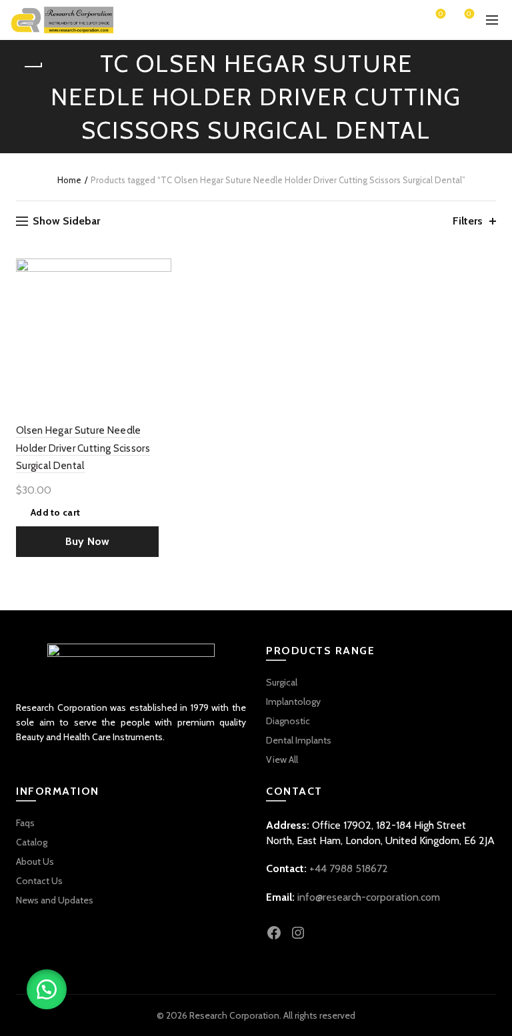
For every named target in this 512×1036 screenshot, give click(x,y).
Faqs (25, 823)
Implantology (293, 702)
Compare (159, 293)
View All (282, 760)
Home (69, 180)
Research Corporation (234, 1015)
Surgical (281, 682)
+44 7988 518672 (348, 868)
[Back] (32, 66)
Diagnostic (288, 721)
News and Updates (54, 900)
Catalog (31, 842)
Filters (468, 221)
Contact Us (39, 881)
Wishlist (441, 14)
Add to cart (55, 512)
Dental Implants (298, 740)
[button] (47, 989)
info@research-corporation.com (368, 897)
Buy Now (87, 541)
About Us (35, 861)
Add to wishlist (159, 270)
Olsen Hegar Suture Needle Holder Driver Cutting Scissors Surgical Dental (83, 448)
